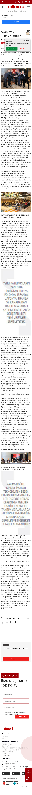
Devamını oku (15, 659)
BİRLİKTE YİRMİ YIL (7, 756)
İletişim (4, 739)
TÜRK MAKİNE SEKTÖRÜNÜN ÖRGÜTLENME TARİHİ (15, 748)
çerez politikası (23, 712)
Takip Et (16, 22)
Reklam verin (5, 737)
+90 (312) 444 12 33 (9, 764)
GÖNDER (22, 717)
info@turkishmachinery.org (11, 761)
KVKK (4, 781)
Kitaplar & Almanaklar (10, 741)
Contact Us (6, 758)
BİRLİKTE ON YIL (6, 754)
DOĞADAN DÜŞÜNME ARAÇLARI (10, 750)
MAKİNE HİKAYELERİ (7, 744)
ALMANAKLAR (5, 746)
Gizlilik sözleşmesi (10, 712)
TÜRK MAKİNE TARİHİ (7, 752)
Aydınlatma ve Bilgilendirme (12, 781)
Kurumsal (5, 734)
